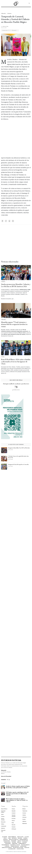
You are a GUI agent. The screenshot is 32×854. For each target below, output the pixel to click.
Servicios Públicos (13, 839)
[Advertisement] (16, 138)
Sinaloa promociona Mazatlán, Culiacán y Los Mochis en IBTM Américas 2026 (15, 285)
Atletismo (24, 821)
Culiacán (13, 813)
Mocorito (13, 824)
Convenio (24, 842)
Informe (14, 842)
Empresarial (7, 842)
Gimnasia (24, 817)
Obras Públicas (4, 808)
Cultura (27, 836)
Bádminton (24, 823)
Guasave (13, 826)
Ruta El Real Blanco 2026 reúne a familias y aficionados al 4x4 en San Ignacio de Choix (15, 361)
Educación (3, 822)
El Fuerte (13, 818)
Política (2, 824)
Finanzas (5, 839)
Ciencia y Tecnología (22, 840)
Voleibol (24, 815)
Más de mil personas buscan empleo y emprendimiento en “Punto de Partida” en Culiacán (16, 800)
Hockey (24, 819)
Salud (2, 814)
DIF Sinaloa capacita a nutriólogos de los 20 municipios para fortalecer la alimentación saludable (17, 793)
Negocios (26, 847)
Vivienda (25, 838)
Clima (9, 838)
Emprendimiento (24, 839)
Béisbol (24, 808)
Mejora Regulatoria (18, 847)
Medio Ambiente (12, 836)
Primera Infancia (15, 846)
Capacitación (6, 840)
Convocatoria (20, 848)
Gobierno (3, 828)
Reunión (20, 838)
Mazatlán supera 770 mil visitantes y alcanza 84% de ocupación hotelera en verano (14, 324)
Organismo (8, 843)
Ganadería (13, 840)
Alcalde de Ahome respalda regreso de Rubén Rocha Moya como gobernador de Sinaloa (18, 786)
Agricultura (20, 836)
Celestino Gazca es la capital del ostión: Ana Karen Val (18, 456)
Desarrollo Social (15, 844)
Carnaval (7, 846)
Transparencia (5, 844)
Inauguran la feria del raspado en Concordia (18, 464)
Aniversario (23, 846)
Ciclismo (24, 813)
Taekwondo (24, 810)
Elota (13, 822)
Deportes (14, 838)
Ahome (13, 820)
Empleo (19, 842)
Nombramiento (22, 843)
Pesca (5, 838)
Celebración (3, 826)
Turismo (2, 816)
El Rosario (14, 829)
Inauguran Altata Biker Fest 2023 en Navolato (19, 448)
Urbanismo (14, 843)
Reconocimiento (25, 844)
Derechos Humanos (7, 847)
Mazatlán (13, 810)
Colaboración (11, 848)
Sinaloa (13, 808)
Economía (4, 836)
